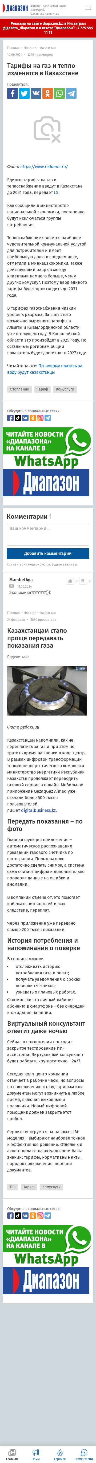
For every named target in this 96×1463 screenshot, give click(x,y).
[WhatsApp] (59, 93)
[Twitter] (24, 93)
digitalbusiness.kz (38, 810)
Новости (30, 48)
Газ (12, 1187)
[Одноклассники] (47, 93)
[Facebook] (12, 93)
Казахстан (48, 48)
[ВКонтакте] (36, 93)
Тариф (42, 389)
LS (56, 192)
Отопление (19, 389)
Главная (13, 48)
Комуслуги (65, 389)
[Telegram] (71, 93)
